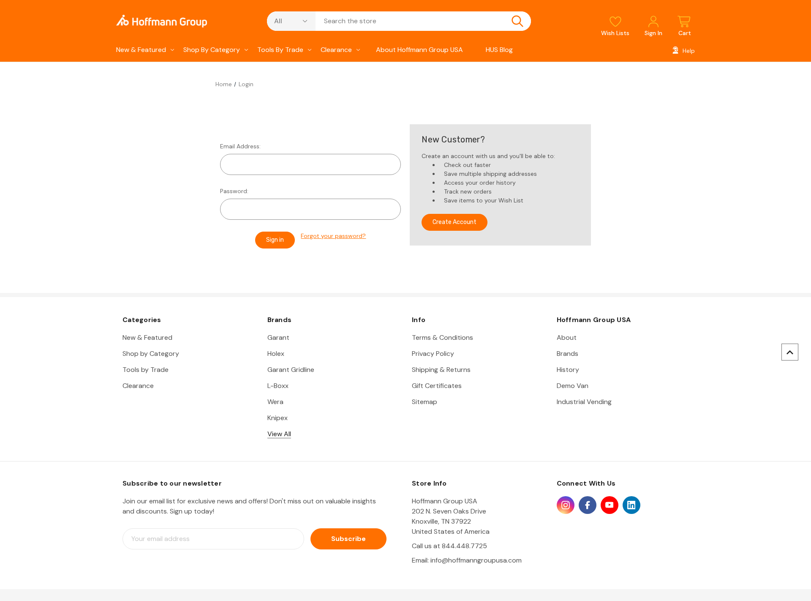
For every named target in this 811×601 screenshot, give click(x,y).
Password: (234, 191)
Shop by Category (211, 49)
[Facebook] (587, 505)
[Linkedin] (631, 505)
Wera (275, 401)
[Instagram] (565, 505)
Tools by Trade (280, 49)
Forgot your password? (333, 236)
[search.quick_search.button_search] (517, 21)
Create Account (454, 222)
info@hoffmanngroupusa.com (476, 560)
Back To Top (790, 352)
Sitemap (424, 401)
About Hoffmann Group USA (419, 49)
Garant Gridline (290, 369)
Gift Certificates (437, 385)
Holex (275, 353)
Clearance (336, 49)
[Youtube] (609, 505)
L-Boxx (277, 385)
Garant (278, 337)
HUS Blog (499, 49)
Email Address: (240, 146)
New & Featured (141, 49)
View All (279, 433)
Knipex (277, 417)
